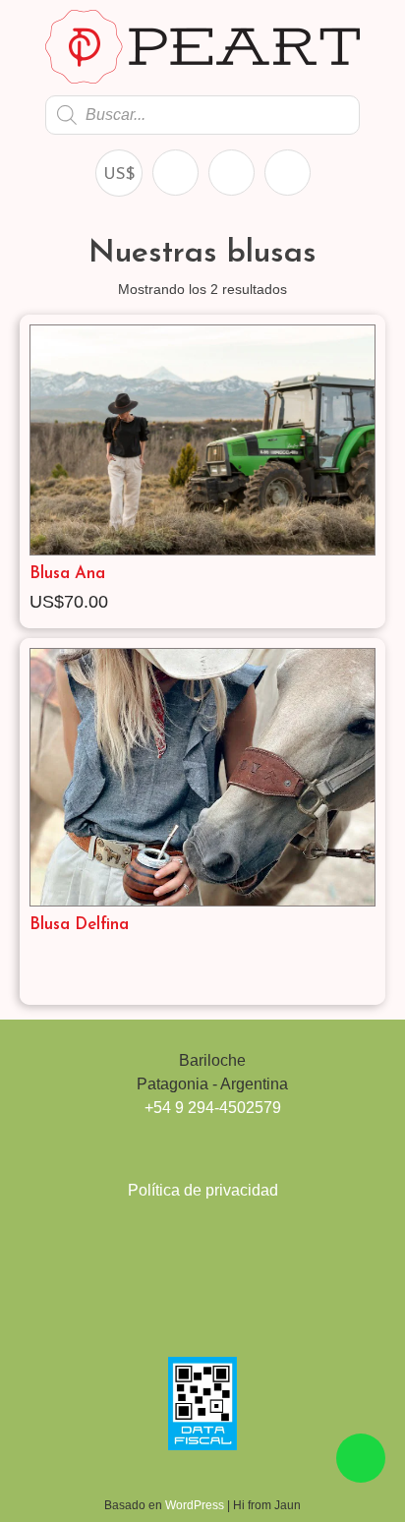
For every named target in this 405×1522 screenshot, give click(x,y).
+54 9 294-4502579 (213, 1107)
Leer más (368, 980)
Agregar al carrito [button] (368, 603)
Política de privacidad (203, 1190)
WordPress (196, 1505)
